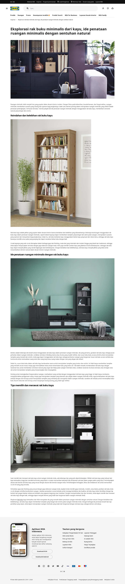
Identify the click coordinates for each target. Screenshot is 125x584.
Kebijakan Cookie (109, 579)
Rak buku (20, 500)
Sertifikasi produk (89, 547)
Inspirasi (39, 2)
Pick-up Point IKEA (68, 539)
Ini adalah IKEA (88, 539)
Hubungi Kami (88, 536)
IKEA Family (103, 15)
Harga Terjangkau (89, 545)
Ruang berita (88, 542)
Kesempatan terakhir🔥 (41, 15)
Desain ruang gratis (88, 2)
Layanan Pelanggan (90, 533)
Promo (28, 15)
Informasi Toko (77, 2)
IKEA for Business (71, 15)
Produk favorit (57, 15)
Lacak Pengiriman (64, 2)
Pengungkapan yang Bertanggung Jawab (91, 579)
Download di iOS (42, 551)
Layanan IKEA (99, 2)
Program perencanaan (49, 2)
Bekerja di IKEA (67, 542)
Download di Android (42, 557)
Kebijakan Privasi (53, 579)
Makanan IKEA (31, 2)
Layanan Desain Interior (87, 15)
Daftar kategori (67, 547)
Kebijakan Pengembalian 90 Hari (72, 533)
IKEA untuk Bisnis (68, 536)
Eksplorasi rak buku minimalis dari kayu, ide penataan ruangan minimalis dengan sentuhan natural (45, 20)
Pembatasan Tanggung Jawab (68, 579)
